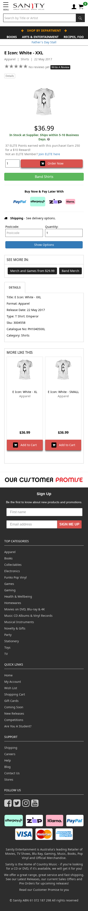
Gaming (10, 590)
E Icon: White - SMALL (63, 392)
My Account (12, 682)
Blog (7, 767)
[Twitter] (17, 805)
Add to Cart (27, 445)
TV (6, 654)
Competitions (13, 720)
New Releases (14, 713)
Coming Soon (13, 707)
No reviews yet (39, 67)
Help (7, 760)
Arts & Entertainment (40, 37)
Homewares (12, 603)
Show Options (44, 245)
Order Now (54, 163)
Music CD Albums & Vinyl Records (28, 616)
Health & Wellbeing (18, 596)
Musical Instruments (19, 622)
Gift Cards (11, 701)
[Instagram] (26, 805)
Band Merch (70, 271)
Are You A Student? (17, 726)
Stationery (11, 641)
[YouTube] (35, 805)
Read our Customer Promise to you (44, 890)
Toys (7, 647)
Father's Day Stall (44, 42)
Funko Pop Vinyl (15, 577)
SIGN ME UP (69, 524)
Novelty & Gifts (14, 628)
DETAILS (15, 287)
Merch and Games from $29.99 (32, 271)
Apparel (10, 552)
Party (8, 635)
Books (12, 37)
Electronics (12, 571)
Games (9, 584)
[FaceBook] (8, 805)
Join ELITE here (49, 154)
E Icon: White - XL (24, 392)
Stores (8, 779)
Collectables (13, 565)
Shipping (10, 748)
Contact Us (12, 773)
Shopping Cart (14, 694)
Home (8, 675)
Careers (9, 754)
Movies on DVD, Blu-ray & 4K (24, 609)
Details (10, 76)
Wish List (10, 688)
